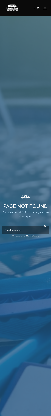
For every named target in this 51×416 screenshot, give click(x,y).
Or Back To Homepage (25, 236)
